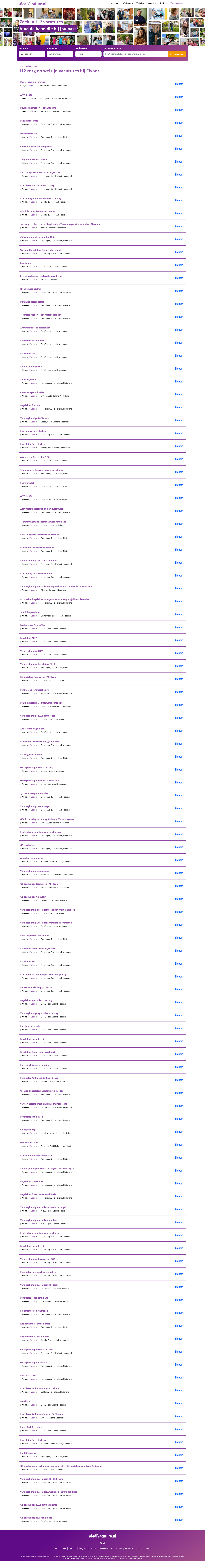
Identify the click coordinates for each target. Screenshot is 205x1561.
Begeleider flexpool (30, 405)
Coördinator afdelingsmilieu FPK (37, 237)
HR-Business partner (30, 289)
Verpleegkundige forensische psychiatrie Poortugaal (47, 1168)
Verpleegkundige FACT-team (34, 418)
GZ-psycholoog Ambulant (33, 897)
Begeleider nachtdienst (32, 340)
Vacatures (115, 3)
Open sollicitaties (29, 1142)
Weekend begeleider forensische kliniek (41, 250)
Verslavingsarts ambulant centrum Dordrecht (43, 1104)
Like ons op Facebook (124, 1548)
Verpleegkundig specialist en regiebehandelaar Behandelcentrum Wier (56, 586)
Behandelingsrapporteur (32, 302)
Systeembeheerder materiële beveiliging (41, 276)
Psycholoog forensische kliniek (36, 573)
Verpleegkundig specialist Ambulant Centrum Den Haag (48, 1492)
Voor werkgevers (177, 3)
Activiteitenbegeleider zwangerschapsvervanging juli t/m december (55, 599)
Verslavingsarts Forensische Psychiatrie (40, 172)
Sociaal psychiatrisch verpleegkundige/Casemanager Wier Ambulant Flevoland (60, 224)
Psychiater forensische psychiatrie (38, 1272)
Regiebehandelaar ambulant (34, 1336)
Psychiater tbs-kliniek (31, 1117)
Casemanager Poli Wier (32, 392)
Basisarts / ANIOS (29, 1375)
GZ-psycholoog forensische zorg (36, 767)
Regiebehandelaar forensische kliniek (39, 1233)
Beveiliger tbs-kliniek (31, 754)
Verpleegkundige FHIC (31, 651)
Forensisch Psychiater (31, 1427)
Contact (148, 1548)
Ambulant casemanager (32, 858)
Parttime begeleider (30, 1026)
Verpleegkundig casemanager (35, 806)
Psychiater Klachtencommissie (36, 1155)
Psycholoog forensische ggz (34, 431)
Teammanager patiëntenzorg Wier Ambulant (43, 521)
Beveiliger (25, 1401)
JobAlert (163, 3)
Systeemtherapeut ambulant (34, 793)
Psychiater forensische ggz (34, 444)
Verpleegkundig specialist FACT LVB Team (41, 1479)
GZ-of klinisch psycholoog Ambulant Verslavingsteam (47, 819)
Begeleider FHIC (28, 638)
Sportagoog (26, 263)
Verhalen (140, 3)
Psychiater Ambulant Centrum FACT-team (41, 1414)
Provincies (52, 48)
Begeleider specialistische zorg (36, 1000)
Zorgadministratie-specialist (34, 159)
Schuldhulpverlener (30, 612)
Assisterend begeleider (32, 728)
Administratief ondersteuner (35, 327)
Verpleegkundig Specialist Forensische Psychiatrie (46, 922)
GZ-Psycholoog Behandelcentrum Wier (40, 780)
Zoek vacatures (176, 54)
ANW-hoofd (26, 95)
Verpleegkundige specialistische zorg (39, 1013)
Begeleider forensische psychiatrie (38, 948)
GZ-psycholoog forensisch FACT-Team (39, 884)
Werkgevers (128, 3)
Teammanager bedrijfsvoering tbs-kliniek (41, 470)
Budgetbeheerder (29, 121)
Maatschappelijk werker (32, 82)
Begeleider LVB (28, 353)
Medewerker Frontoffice (32, 625)
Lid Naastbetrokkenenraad (34, 1311)
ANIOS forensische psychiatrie (36, 987)
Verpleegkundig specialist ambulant (38, 560)
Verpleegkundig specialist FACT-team (39, 1285)
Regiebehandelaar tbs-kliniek (35, 1323)
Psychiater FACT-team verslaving (37, 185)
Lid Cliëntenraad (28, 1453)
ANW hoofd (26, 496)
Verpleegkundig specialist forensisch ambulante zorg (47, 910)
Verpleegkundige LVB (31, 366)
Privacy (139, 1548)
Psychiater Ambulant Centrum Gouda (39, 1078)
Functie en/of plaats (113, 48)
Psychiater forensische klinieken (37, 547)
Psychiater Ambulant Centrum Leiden (39, 1388)
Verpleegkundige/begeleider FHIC (37, 664)
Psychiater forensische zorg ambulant (39, 741)
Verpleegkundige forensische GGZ (37, 1259)
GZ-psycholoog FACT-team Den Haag (38, 1505)
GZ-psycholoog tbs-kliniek (33, 1362)
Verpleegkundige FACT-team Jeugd (37, 716)
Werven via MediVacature (101, 1548)
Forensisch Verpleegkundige (34, 1065)
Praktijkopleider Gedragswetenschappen (41, 703)
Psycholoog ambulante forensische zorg (40, 198)
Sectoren (23, 48)
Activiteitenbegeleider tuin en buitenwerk (41, 509)
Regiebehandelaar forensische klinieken (41, 832)
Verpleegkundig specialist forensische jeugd (43, 1207)
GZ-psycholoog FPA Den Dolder (36, 1517)
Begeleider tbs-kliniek (31, 1181)
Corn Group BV (123, 1558)
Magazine (152, 3)
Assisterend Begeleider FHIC (34, 457)
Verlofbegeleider (28, 379)
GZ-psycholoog (27, 845)
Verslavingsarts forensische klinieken (39, 534)
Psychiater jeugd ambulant (34, 1298)
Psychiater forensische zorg (34, 1440)
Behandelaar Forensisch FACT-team (38, 677)
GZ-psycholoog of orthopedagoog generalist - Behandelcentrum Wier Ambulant (61, 1466)
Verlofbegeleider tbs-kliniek (34, 935)
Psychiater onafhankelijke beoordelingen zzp (43, 974)
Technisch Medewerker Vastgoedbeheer (40, 315)
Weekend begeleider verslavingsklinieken (41, 1091)
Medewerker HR (28, 133)
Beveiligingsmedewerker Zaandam (38, 108)
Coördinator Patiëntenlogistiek (36, 146)
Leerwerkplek (27, 483)
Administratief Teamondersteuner (37, 211)
